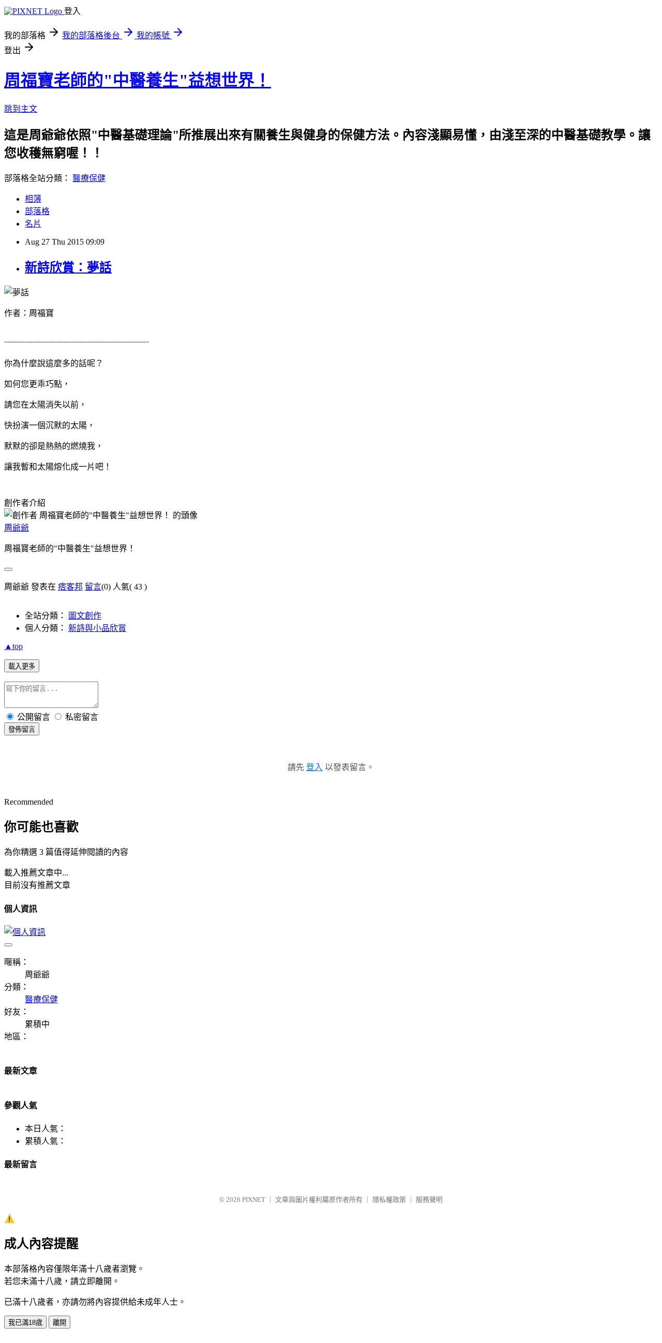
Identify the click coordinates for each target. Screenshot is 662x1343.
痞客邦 (70, 586)
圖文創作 (84, 615)
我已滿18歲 (25, 1322)
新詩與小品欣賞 (97, 628)
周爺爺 (16, 527)
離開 (59, 1322)
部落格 (37, 211)
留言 (93, 586)
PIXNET (253, 1199)
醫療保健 (89, 178)
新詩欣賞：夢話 (68, 267)
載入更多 (21, 666)
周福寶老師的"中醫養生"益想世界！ (137, 80)
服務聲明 (429, 1199)
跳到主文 (20, 108)
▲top (13, 646)
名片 (33, 223)
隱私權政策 (389, 1199)
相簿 (33, 198)
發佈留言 (21, 729)
